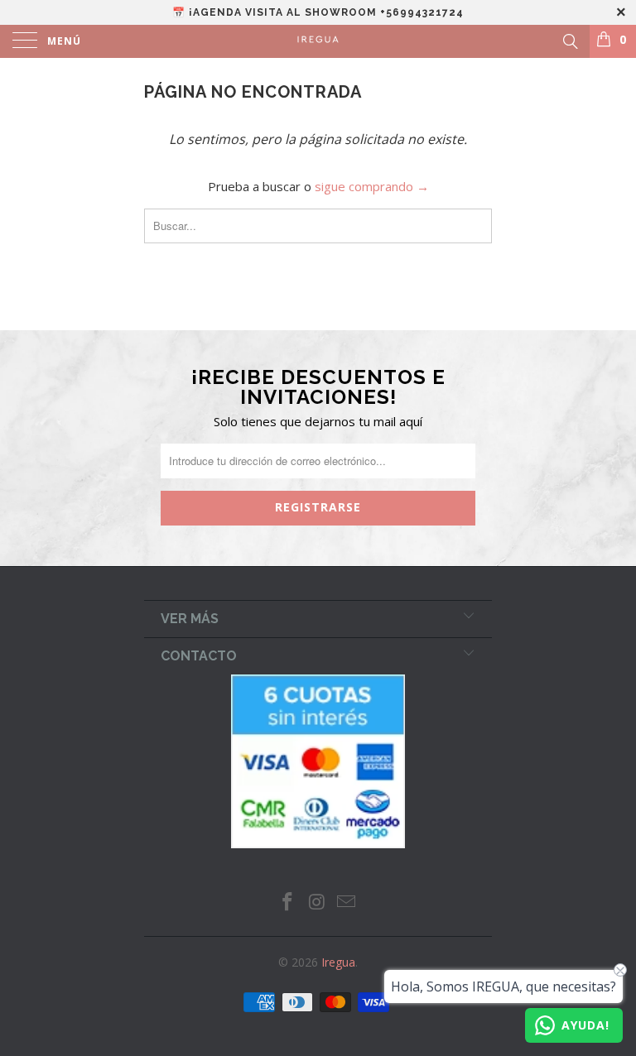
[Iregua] (318, 41)
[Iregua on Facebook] (287, 902)
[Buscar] (569, 40)
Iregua (338, 962)
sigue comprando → (372, 186)
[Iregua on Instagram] (317, 902)
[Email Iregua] (347, 902)
